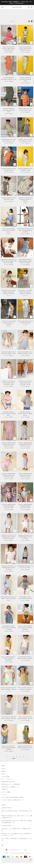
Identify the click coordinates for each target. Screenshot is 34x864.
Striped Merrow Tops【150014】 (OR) (8, 169)
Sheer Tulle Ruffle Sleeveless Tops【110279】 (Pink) (8, 383)
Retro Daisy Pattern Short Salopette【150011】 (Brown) (25, 292)
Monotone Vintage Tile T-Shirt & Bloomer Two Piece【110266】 (9, 261)
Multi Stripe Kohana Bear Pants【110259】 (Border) (25, 627)
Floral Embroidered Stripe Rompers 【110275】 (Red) (9, 506)
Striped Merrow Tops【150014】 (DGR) (8, 198)
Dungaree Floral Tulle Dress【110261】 (25, 597)
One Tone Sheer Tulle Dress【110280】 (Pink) (8, 352)
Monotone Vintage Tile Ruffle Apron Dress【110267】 (25, 230)
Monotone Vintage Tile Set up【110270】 (25, 566)
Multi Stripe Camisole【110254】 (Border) (25, 688)
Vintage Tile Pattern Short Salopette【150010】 (8, 323)
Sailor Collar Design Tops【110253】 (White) (8, 717)
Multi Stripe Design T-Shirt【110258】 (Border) (8, 658)
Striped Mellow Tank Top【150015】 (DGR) (25, 140)
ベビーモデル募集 (6, 792)
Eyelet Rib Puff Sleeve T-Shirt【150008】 (25, 322)
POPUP (3, 768)
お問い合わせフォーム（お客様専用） (11, 784)
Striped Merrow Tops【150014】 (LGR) (25, 169)
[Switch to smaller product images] (31, 21)
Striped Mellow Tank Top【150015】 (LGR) (8, 140)
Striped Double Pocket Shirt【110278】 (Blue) (25, 413)
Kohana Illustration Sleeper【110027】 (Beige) (25, 199)
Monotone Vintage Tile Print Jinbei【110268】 (9, 597)
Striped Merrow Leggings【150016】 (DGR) (8, 110)
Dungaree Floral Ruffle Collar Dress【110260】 (9, 627)
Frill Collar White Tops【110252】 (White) (25, 717)
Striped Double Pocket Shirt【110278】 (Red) (8, 413)
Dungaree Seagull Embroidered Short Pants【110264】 (25, 261)
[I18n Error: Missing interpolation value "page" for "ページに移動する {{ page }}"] (7, 756)
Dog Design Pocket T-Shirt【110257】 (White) (25, 657)
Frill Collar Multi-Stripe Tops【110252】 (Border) (9, 748)
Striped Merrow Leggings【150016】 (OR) (9, 78)
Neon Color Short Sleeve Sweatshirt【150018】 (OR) (8, 48)
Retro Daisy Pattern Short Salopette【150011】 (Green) (9, 292)
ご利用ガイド (5, 789)
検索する (4, 771)
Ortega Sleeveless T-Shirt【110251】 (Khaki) (25, 747)
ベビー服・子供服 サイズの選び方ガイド (12, 800)
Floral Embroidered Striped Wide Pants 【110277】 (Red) (9, 444)
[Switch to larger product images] (29, 21)
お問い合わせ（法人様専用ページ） (10, 787)
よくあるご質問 (5, 776)
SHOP (3, 774)
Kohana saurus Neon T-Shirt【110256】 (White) (9, 688)
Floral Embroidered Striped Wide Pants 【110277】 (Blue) (25, 444)
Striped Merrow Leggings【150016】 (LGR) (25, 79)
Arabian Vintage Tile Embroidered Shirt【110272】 (9, 567)
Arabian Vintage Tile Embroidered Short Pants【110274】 (9, 537)
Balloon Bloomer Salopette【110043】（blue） (8, 230)
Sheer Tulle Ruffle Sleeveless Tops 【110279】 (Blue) (25, 383)
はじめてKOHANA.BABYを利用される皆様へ (13, 797)
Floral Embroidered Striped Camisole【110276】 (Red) (9, 475)
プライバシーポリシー (7, 779)
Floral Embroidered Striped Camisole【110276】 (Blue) (25, 475)
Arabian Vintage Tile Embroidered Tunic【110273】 (25, 537)
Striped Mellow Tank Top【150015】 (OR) (25, 109)
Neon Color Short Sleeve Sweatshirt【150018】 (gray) (25, 48)
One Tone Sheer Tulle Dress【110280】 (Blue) (25, 352)
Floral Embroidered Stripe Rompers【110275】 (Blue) (25, 506)
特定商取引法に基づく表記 (8, 781)
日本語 (25, 849)
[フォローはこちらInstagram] (2, 845)
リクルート (4, 794)
